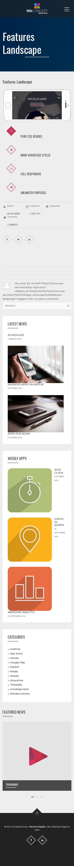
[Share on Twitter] (18, 239)
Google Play (17, 662)
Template (16, 684)
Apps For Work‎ (19, 433)
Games (14, 658)
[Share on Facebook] (7, 239)
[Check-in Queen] (30, 540)
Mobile (14, 675)
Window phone (20, 693)
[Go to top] (37, 813)
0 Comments (13, 224)
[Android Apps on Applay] (36, 364)
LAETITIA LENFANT (13, 213)
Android (15, 649)
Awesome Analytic (21, 612)
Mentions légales (37, 826)
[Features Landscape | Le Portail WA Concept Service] (37, 8)
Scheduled (16, 335)
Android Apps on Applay (26, 384)
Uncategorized (19, 689)
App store (16, 653)
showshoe (16, 680)
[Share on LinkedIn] (29, 239)
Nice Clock (58, 471)
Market (14, 667)
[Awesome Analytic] (30, 589)
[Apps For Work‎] (36, 413)
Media (14, 671)
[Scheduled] (37, 756)
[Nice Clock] (30, 490)
